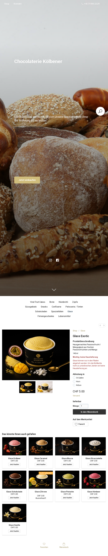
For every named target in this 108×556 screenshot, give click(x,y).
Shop (6, 4)
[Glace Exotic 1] (44, 387)
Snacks (44, 306)
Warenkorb (63, 547)
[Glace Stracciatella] (94, 446)
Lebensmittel (64, 316)
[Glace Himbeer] (94, 480)
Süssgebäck (31, 306)
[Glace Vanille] (14, 513)
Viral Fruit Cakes (37, 302)
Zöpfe (75, 302)
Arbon (78, 385)
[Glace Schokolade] (14, 480)
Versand (76, 396)
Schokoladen (41, 311)
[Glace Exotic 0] (27, 387)
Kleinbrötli (63, 302)
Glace (70, 311)
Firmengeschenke (46, 316)
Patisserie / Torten (74, 306)
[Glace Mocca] (67, 446)
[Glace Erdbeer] (14, 446)
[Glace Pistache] (67, 480)
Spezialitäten (57, 311)
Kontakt (17, 4)
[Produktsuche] (100, 111)
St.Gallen (80, 378)
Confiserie (56, 306)
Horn (78, 381)
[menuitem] (100, 325)
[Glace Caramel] (41, 446)
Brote (51, 302)
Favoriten (44, 547)
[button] (80, 424)
